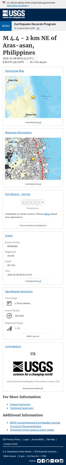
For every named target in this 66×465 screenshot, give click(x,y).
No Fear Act (33, 456)
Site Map (50, 439)
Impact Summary (20, 404)
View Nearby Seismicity (19, 291)
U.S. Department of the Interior (17, 451)
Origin (9, 235)
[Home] (14, 19)
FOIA (44, 456)
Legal (26, 439)
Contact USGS (10, 444)
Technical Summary (21, 408)
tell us (47, 213)
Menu (6, 26)
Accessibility (37, 439)
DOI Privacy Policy (11, 439)
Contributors (13, 346)
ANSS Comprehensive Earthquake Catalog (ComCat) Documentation (35, 424)
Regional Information (18, 132)
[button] (33, 97)
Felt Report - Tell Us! (17, 194)
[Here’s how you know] (33, 4)
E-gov (21, 456)
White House (10, 456)
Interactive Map (14, 71)
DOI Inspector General (45, 451)
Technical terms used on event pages (32, 429)
